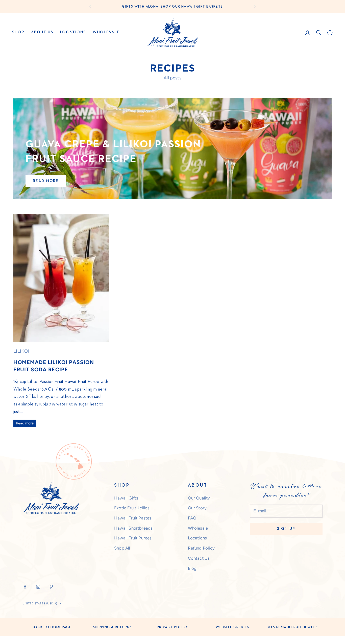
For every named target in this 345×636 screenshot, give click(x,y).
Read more (46, 181)
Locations (73, 32)
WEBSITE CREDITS (232, 627)
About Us (42, 32)
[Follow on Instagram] (38, 586)
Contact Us (199, 558)
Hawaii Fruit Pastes (132, 517)
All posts (172, 78)
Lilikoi (21, 351)
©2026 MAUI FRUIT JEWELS (293, 627)
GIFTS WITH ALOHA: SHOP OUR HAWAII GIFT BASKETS (172, 6)
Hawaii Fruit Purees (133, 537)
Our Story (197, 507)
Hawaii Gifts (126, 498)
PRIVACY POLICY (172, 627)
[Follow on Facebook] (25, 586)
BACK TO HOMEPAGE (52, 627)
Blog (192, 568)
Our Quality (199, 498)
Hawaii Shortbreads (133, 528)
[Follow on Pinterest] (51, 586)
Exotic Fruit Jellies (132, 507)
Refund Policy (201, 548)
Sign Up (286, 529)
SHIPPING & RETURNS (112, 627)
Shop (18, 32)
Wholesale (106, 32)
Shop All (122, 548)
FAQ (192, 517)
